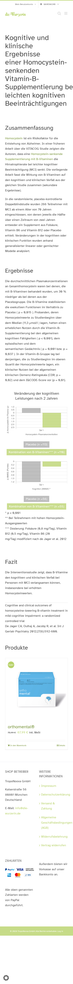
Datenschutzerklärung (53, 794)
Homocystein (14, 138)
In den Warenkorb (18, 745)
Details (62, 745)
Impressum (48, 786)
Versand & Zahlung (48, 805)
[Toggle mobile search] (59, 13)
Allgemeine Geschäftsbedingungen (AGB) (53, 822)
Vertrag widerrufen (53, 845)
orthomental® (21, 727)
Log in (60, 931)
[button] (6, 978)
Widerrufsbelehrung (53, 836)
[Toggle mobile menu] (66, 13)
